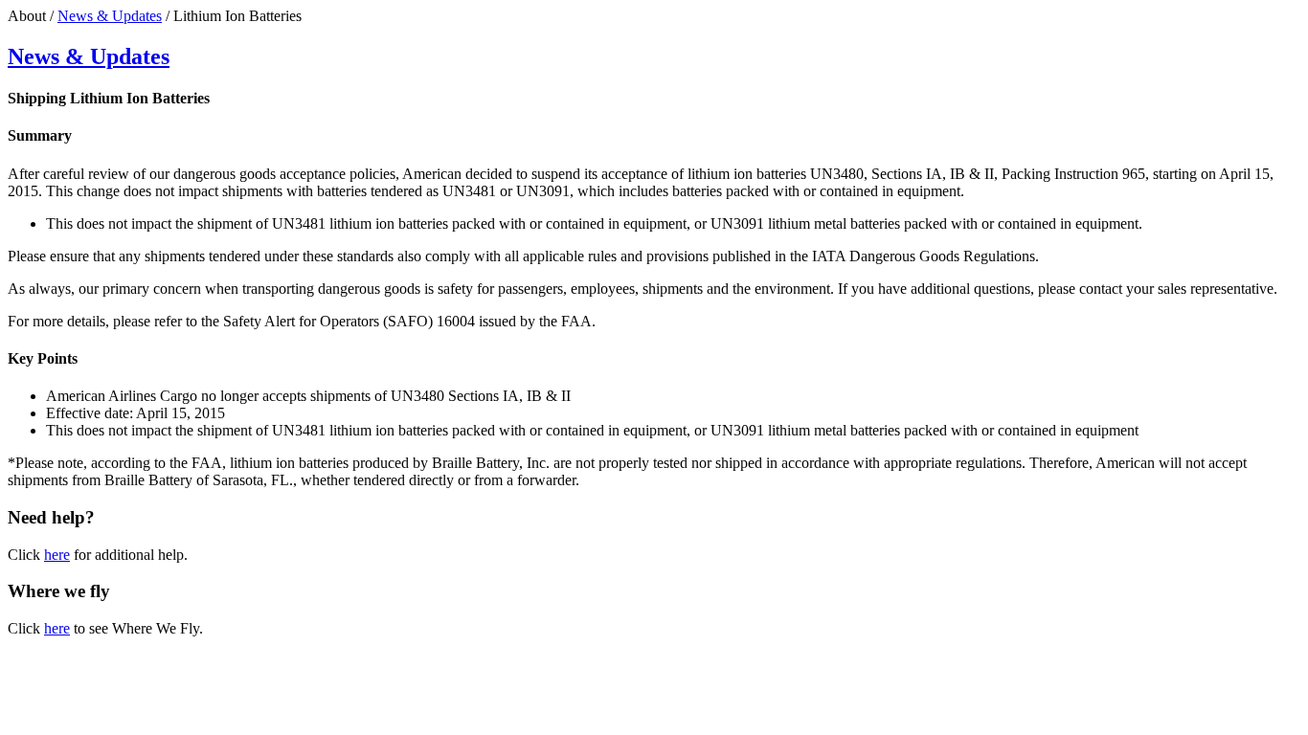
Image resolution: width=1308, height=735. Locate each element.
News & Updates (109, 16)
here (57, 554)
